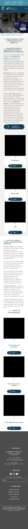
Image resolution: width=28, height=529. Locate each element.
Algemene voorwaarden (14, 492)
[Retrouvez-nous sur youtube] (17, 474)
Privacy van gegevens (14, 494)
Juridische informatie (14, 489)
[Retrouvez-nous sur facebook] (10, 474)
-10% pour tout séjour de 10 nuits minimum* (14, 3)
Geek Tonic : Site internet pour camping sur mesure (15, 510)
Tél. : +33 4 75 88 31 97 (15, 457)
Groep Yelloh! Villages (14, 499)
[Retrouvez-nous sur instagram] (14, 474)
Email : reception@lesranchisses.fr (15, 459)
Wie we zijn (14, 496)
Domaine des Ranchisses (15, 61)
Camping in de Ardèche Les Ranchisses (9, 33)
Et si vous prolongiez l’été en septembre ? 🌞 (20, 3)
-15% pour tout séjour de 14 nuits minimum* (7, 3)
